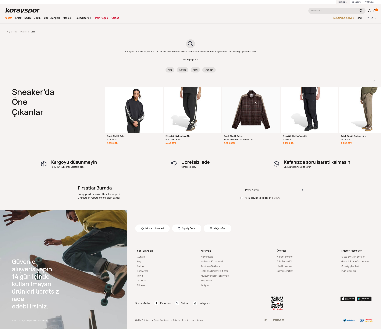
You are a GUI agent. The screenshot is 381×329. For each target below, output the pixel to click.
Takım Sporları (83, 18)
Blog (359, 18)
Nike (170, 69)
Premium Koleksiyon (343, 18)
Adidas (182, 69)
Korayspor (342, 2)
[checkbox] (242, 198)
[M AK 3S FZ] (134, 110)
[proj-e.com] (278, 320)
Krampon (209, 69)
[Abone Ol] (301, 190)
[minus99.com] (265, 320)
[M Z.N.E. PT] (310, 110)
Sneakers (356, 2)
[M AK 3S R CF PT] (192, 110)
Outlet (115, 18)
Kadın (27, 18)
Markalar (67, 18)
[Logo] (22, 10)
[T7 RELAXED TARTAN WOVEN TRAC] (251, 110)
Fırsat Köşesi (101, 18)
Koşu (195, 69)
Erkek (18, 18)
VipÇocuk (369, 2)
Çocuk (37, 18)
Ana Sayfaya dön (190, 59)
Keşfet (8, 18)
